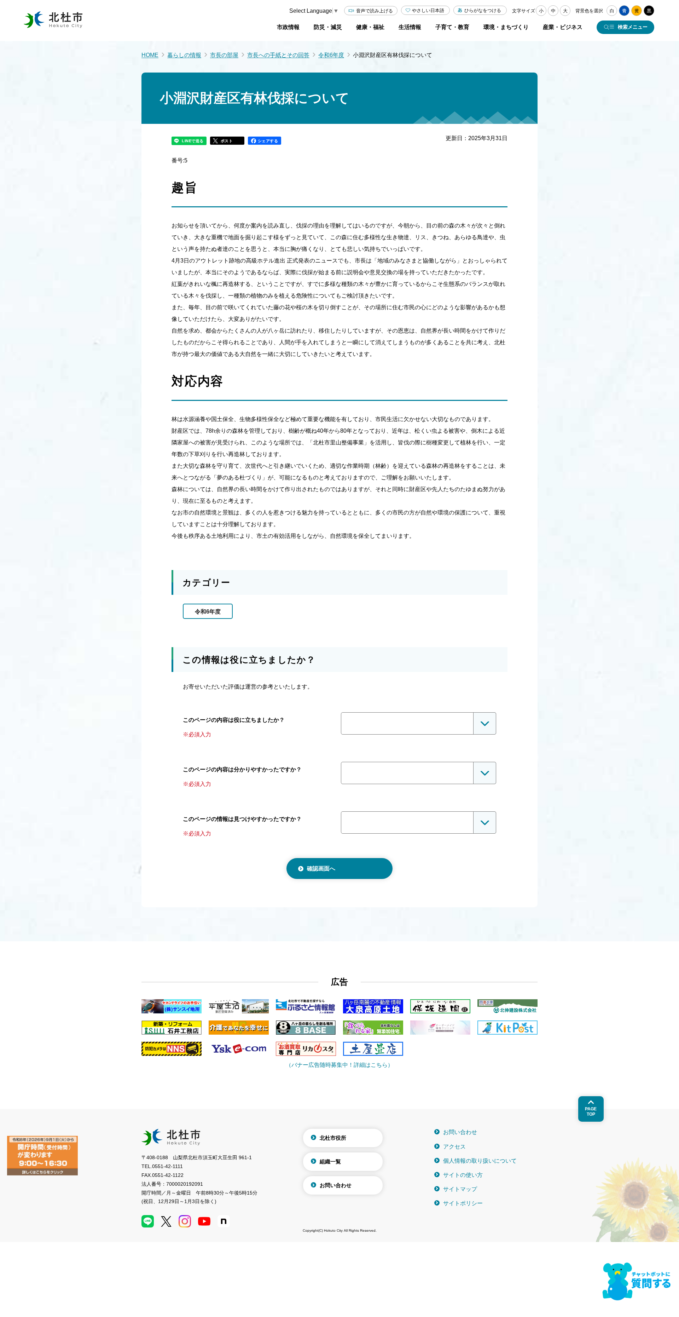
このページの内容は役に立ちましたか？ (234, 720)
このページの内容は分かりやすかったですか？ (242, 769)
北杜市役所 (333, 1138)
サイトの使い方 (463, 1175)
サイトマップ (460, 1189)
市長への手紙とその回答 (278, 55)
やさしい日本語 (428, 10)
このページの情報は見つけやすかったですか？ (242, 819)
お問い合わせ (336, 1185)
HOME (149, 55)
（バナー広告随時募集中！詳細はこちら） (339, 1065)
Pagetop (591, 1111)
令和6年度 (331, 55)
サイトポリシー (463, 1203)
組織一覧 (330, 1161)
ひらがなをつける (482, 10)
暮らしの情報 (184, 55)
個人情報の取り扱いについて (480, 1161)
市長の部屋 (224, 55)
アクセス (454, 1147)
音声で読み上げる (374, 10)
